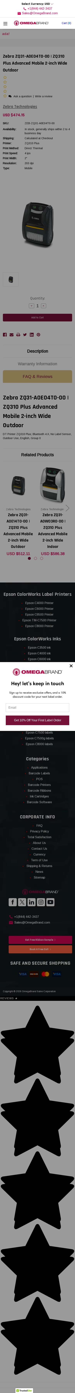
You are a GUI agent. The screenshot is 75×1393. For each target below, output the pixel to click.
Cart (66, 23)
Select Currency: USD (36, 4)
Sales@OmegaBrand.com (40, 13)
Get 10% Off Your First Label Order (37, 720)
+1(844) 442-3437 (40, 8)
